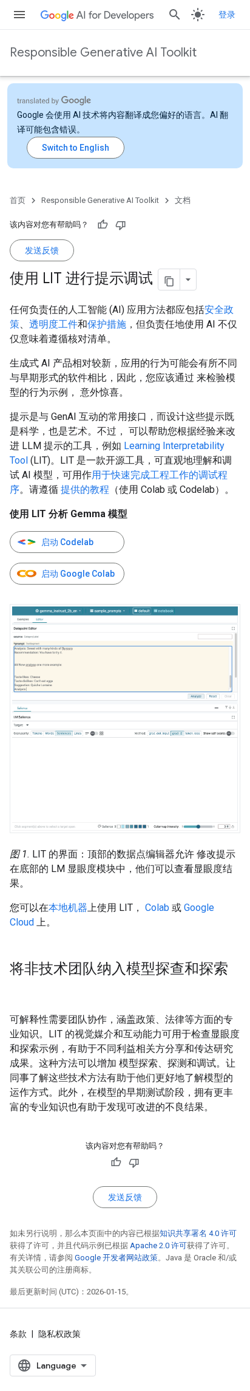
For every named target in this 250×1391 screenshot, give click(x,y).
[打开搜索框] (174, 14)
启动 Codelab (67, 542)
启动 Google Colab (78, 574)
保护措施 (106, 324)
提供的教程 (85, 489)
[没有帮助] (121, 225)
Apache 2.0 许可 (158, 1245)
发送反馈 (42, 250)
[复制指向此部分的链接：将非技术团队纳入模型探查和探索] (22, 989)
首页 (17, 200)
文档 (183, 200)
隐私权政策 (59, 1334)
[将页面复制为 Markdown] (169, 279)
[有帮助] (102, 225)
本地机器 (68, 907)
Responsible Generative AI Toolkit (103, 52)
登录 (226, 14)
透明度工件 (53, 324)
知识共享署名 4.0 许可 (198, 1233)
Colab (157, 907)
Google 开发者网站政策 (116, 1257)
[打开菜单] (19, 14)
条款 (18, 1334)
